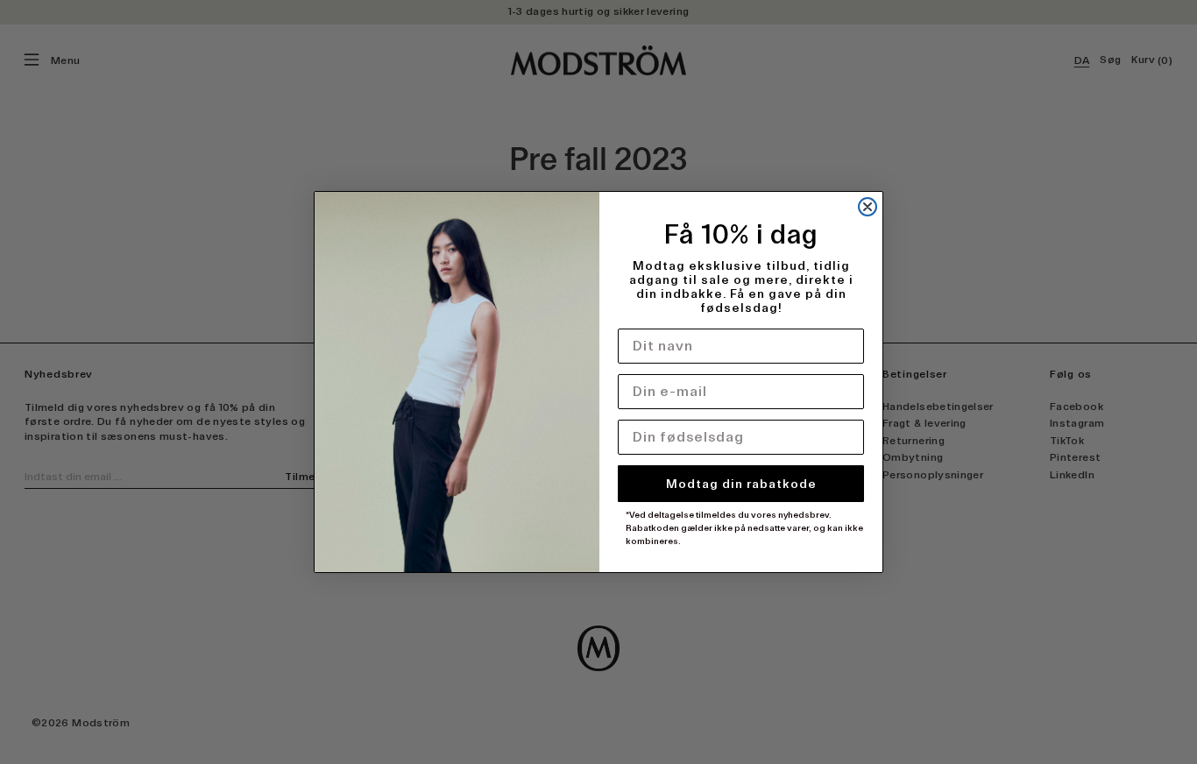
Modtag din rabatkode (741, 484)
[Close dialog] (867, 207)
